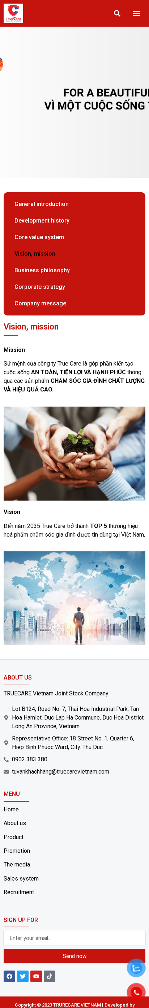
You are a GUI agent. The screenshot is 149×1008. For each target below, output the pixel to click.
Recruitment (19, 892)
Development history (41, 220)
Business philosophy (42, 270)
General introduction (41, 204)
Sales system (21, 878)
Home (11, 809)
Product (14, 837)
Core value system (39, 237)
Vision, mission (34, 253)
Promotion (17, 850)
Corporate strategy (39, 286)
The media (17, 864)
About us (15, 823)
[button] (136, 13)
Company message (40, 303)
